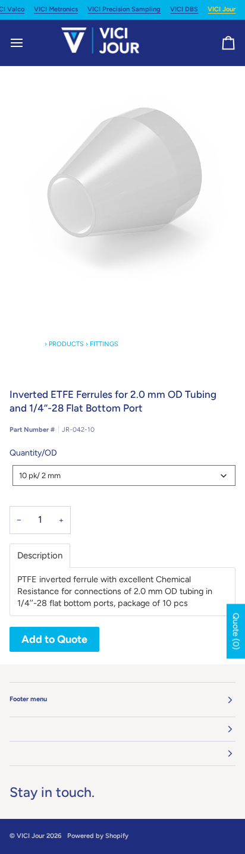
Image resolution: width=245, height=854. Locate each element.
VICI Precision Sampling (124, 9)
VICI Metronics (56, 9)
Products (66, 344)
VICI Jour (221, 9)
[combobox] (123, 475)
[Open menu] (27, 43)
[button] (122, 729)
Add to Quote (54, 639)
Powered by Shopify (97, 836)
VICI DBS (184, 9)
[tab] (40, 556)
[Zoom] (122, 178)
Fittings (104, 344)
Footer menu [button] (28, 699)
